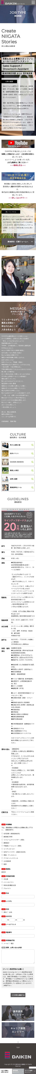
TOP (18, 1047)
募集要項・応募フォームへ (18, 242)
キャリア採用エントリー (18, 1030)
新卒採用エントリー (18, 1013)
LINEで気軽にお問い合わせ (5, 1071)
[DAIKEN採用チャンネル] (18, 144)
